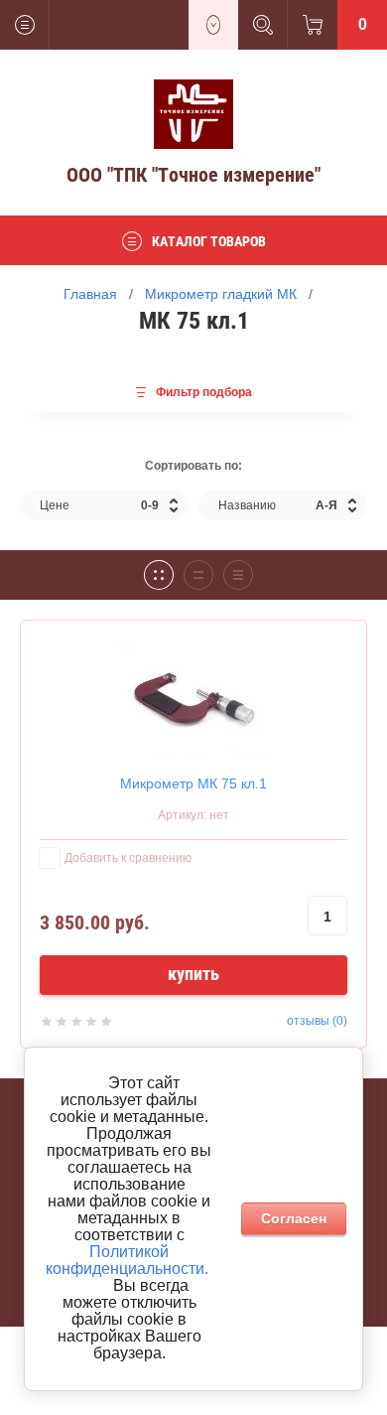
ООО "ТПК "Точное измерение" (193, 175)
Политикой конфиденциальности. (127, 1260)
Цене (99, 505)
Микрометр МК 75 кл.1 (193, 783)
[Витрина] (159, 575)
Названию (277, 505)
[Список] (198, 575)
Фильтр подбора (204, 392)
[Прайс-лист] (238, 575)
